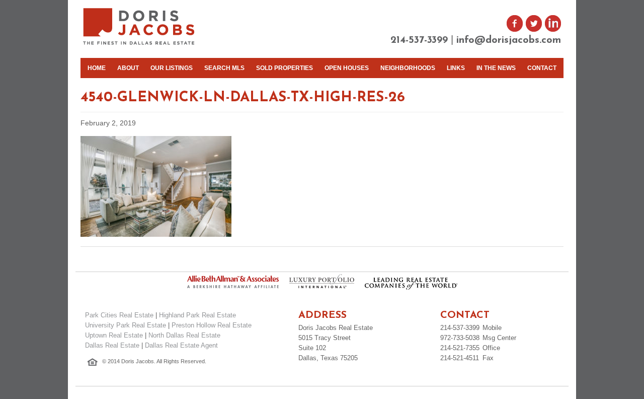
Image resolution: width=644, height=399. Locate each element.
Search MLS (224, 68)
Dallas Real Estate (112, 345)
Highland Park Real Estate (197, 315)
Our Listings (171, 68)
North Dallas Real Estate (184, 335)
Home (97, 68)
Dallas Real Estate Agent (181, 345)
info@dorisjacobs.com (508, 40)
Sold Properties (284, 68)
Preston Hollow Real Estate (212, 325)
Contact (541, 68)
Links (456, 68)
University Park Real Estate (125, 325)
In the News (496, 68)
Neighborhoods (407, 68)
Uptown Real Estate (114, 335)
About (128, 68)
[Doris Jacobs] (139, 43)
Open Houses (347, 68)
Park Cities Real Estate (119, 315)
